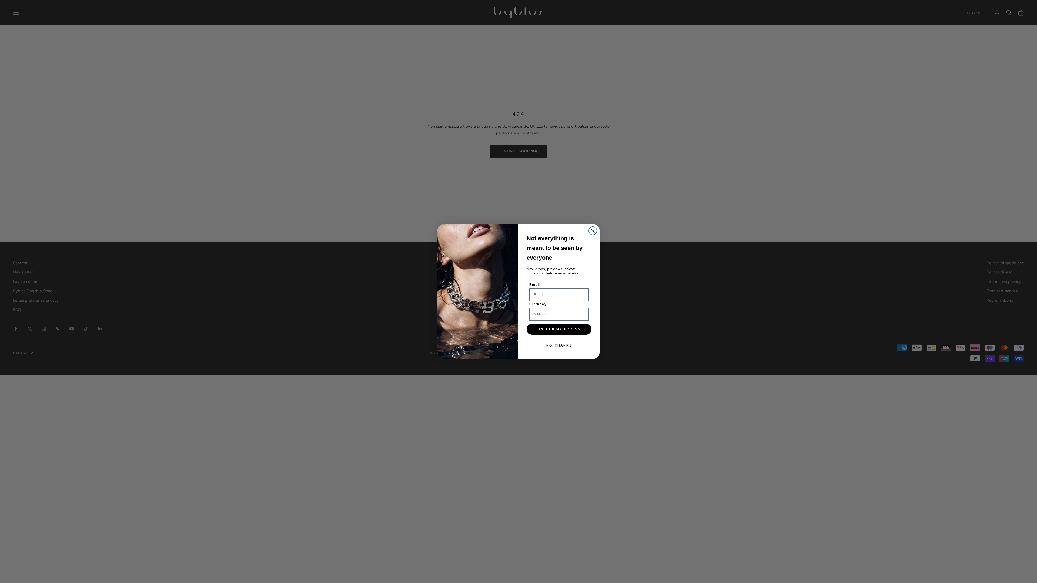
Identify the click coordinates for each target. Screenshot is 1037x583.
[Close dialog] (593, 231)
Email (535, 285)
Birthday (538, 304)
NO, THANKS (559, 345)
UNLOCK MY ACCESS (559, 329)
